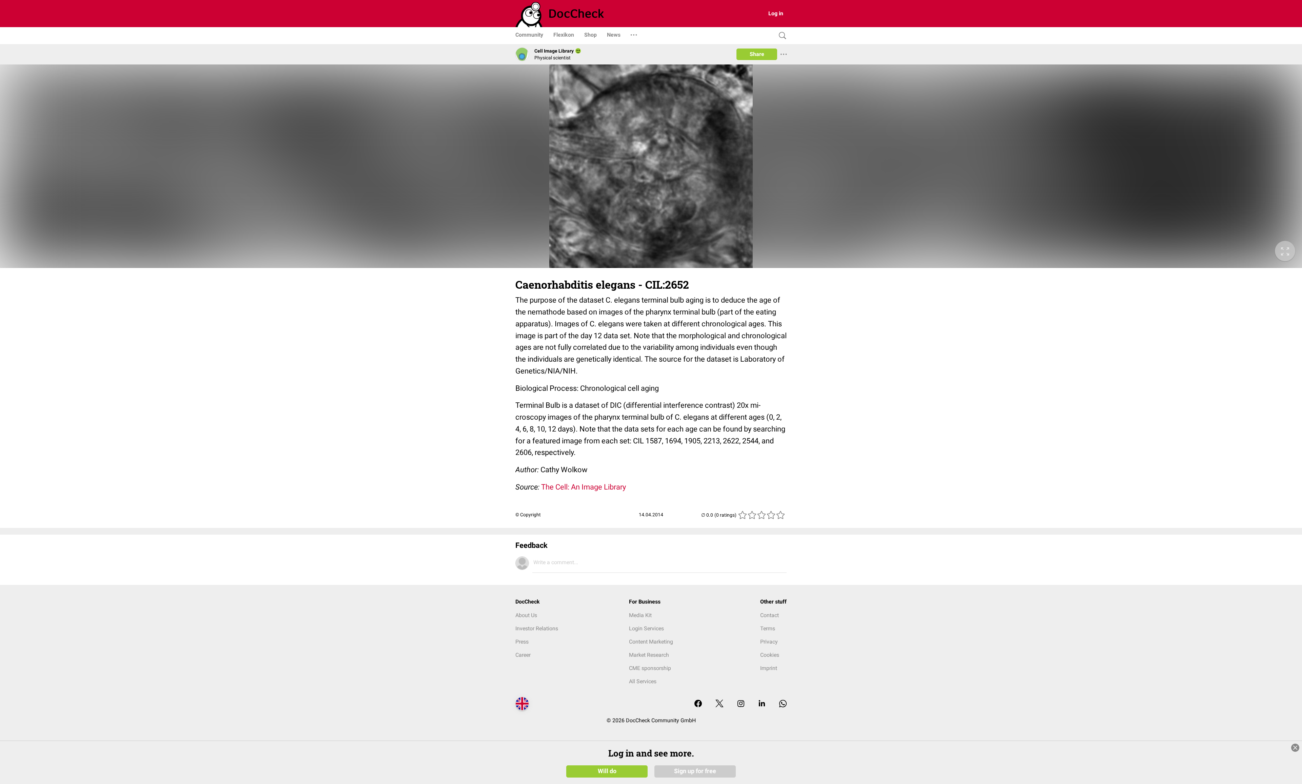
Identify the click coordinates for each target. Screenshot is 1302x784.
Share (757, 54)
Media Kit (640, 615)
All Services (642, 681)
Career (523, 655)
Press (522, 641)
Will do (607, 771)
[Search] (781, 35)
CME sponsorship (650, 668)
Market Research (649, 655)
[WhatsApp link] (783, 704)
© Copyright (528, 514)
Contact (769, 615)
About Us (526, 615)
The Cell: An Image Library (583, 487)
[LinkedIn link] (762, 704)
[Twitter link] (719, 704)
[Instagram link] (741, 704)
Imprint (768, 668)
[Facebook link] (698, 704)
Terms (767, 628)
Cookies (769, 655)
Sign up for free (695, 771)
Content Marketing (651, 641)
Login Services (646, 628)
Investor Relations (536, 628)
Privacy (769, 641)
